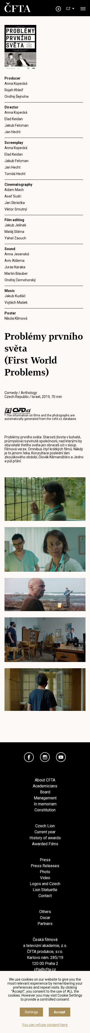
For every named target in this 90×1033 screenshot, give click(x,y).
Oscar (45, 917)
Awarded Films (45, 844)
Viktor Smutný (15, 209)
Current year (45, 832)
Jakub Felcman (16, 125)
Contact (45, 895)
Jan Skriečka (14, 203)
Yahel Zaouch (15, 238)
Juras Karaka (14, 267)
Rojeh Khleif (13, 90)
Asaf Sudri (12, 196)
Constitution (45, 810)
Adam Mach (14, 190)
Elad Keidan (13, 119)
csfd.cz (57, 419)
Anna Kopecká (15, 84)
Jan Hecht (12, 132)
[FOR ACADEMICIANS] (59, 8)
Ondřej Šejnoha (16, 96)
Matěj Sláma (14, 232)
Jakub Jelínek (15, 225)
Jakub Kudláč (15, 296)
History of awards (45, 838)
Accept (59, 1012)
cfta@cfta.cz (45, 969)
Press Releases (45, 865)
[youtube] (61, 757)
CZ (68, 9)
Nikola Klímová (15, 318)
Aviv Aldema (14, 261)
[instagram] (45, 757)
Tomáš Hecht (15, 174)
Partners (45, 923)
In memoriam (45, 804)
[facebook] (29, 757)
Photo (45, 871)
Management (45, 798)
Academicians (45, 786)
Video (45, 877)
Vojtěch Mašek (16, 302)
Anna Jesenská (16, 254)
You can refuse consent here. (45, 1025)
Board (45, 792)
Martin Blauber (16, 274)
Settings (31, 1012)
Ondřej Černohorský (20, 280)
